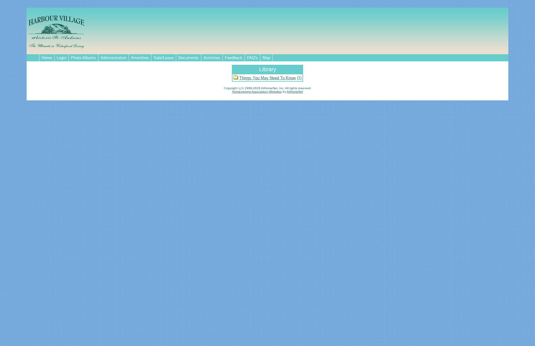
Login (61, 57)
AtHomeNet (295, 91)
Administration (113, 57)
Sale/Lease (164, 57)
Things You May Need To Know (267, 78)
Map (266, 57)
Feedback (233, 57)
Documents (188, 57)
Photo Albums (83, 57)
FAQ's (252, 57)
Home (46, 57)
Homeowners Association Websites (257, 91)
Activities (211, 57)
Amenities (140, 57)
